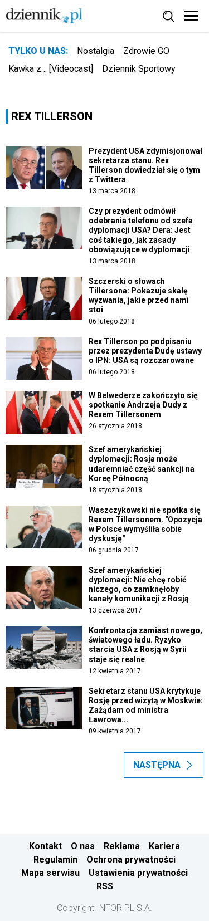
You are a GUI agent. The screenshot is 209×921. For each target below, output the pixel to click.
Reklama (122, 846)
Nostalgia (95, 51)
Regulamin (55, 859)
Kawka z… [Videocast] (50, 68)
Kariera (164, 846)
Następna (157, 765)
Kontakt (45, 846)
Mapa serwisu (50, 873)
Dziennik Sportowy (139, 68)
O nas (83, 846)
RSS (104, 886)
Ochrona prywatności (131, 859)
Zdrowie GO (146, 51)
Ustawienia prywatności (138, 873)
